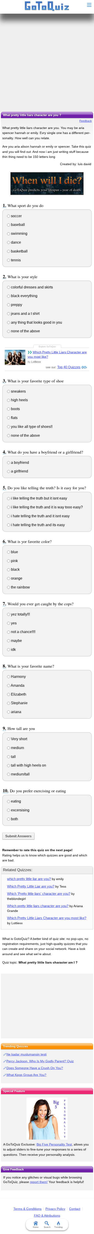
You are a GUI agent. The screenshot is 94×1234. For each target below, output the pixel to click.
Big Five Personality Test (54, 1144)
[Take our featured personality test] (47, 1119)
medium (17, 748)
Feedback (85, 121)
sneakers (18, 391)
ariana (15, 712)
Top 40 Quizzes (69, 367)
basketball (19, 251)
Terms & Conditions (27, 1209)
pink (14, 561)
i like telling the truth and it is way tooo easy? (46, 507)
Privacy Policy (55, 1209)
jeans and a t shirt (24, 313)
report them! (39, 1182)
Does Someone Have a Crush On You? (34, 1068)
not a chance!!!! (22, 632)
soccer (16, 216)
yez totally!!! (20, 614)
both (14, 819)
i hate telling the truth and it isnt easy (40, 516)
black (15, 569)
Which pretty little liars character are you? (37, 906)
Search (47, 1227)
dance (15, 242)
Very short (18, 739)
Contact (74, 1209)
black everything (23, 296)
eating (15, 801)
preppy (16, 305)
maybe (16, 641)
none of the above (25, 331)
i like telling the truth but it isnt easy (38, 498)
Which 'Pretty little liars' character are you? (38, 894)
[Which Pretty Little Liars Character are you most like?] (15, 357)
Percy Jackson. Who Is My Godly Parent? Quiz (40, 1061)
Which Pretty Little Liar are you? (30, 886)
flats (14, 418)
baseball (17, 225)
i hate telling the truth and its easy (37, 525)
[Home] (47, 6)
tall (13, 757)
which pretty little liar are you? (29, 879)
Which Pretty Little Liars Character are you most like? (57, 354)
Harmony (18, 677)
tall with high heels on (28, 765)
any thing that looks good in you (36, 322)
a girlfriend (19, 471)
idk (13, 649)
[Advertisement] (47, 63)
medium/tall (20, 774)
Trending (58, 1227)
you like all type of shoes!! (31, 427)
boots (15, 409)
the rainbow (20, 587)
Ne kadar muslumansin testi (26, 1054)
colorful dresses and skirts (31, 287)
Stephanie (19, 703)
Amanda (17, 685)
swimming (18, 233)
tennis (15, 260)
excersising (19, 810)
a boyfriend (19, 462)
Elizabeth (18, 694)
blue (14, 552)
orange (16, 578)
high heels (19, 400)
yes (13, 623)
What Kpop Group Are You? (26, 1075)
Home (36, 1227)
